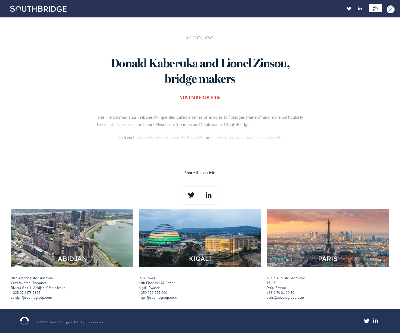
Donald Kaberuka (118, 124)
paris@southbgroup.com (285, 298)
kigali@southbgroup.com (158, 298)
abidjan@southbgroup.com (31, 298)
